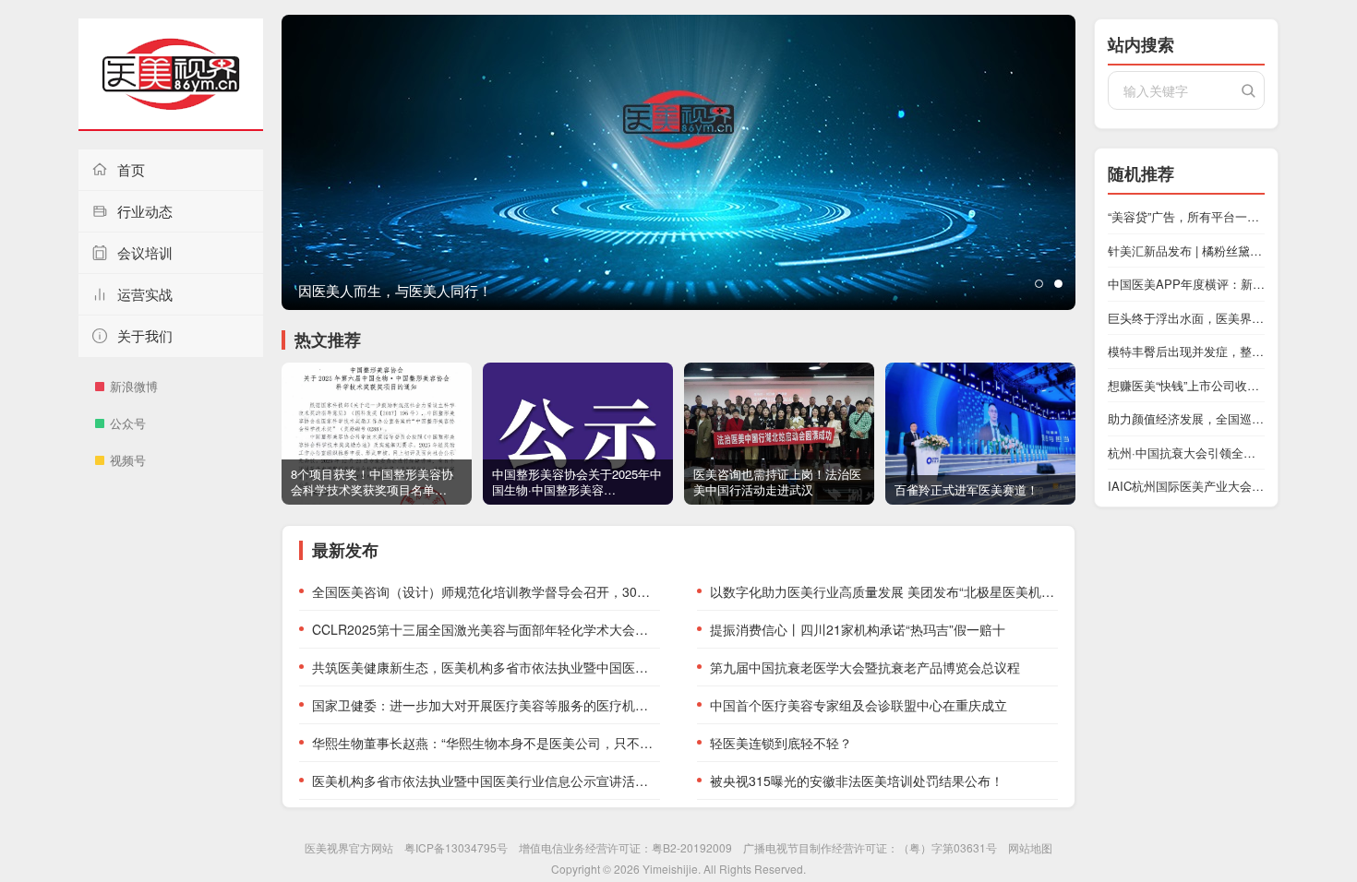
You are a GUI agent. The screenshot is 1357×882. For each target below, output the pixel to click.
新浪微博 (134, 386)
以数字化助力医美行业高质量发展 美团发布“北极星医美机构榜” (884, 591)
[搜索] (1248, 90)
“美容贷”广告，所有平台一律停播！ (1186, 216)
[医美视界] (170, 74)
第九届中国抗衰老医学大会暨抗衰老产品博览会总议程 (865, 667)
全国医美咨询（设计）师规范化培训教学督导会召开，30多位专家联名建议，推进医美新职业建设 (486, 591)
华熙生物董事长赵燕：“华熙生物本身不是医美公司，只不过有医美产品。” (486, 742)
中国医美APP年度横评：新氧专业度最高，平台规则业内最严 (1186, 283)
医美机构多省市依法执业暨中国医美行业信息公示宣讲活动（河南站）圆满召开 (486, 780)
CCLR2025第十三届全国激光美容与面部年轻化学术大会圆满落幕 (486, 629)
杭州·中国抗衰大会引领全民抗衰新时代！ (1186, 452)
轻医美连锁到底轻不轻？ (781, 742)
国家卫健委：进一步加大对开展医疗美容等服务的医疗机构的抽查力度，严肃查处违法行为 (486, 705)
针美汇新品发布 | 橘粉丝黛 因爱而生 (1186, 250)
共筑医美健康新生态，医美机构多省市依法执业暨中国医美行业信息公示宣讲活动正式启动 (486, 667)
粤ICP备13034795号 (456, 847)
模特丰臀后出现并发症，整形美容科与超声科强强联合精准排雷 (1186, 351)
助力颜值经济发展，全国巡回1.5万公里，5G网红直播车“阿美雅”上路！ (1186, 418)
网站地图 (1030, 847)
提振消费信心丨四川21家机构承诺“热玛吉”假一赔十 (857, 629)
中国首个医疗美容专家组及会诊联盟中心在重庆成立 (858, 705)
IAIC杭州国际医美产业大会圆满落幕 (1186, 486)
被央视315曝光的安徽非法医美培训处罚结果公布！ (856, 780)
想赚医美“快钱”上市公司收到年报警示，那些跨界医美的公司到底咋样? (1186, 385)
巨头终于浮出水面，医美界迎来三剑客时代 (1186, 318)
